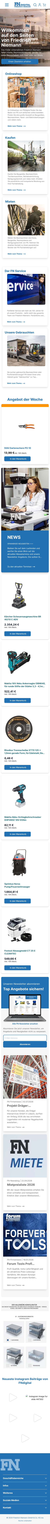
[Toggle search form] (35, 4)
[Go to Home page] (22, 4)
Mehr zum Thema (15, 126)
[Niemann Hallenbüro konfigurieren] (25, 1335)
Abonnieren (25, 1044)
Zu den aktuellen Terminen (19, 566)
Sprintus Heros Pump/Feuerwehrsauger (17, 885)
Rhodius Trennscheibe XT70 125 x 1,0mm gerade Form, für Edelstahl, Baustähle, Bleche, (24, 752)
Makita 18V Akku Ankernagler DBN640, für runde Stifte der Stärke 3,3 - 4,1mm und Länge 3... (24, 685)
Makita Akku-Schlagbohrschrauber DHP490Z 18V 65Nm (22, 818)
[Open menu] (7, 5)
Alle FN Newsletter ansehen (25, 1023)
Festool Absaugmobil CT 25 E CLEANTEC (19, 952)
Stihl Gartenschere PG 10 (17, 448)
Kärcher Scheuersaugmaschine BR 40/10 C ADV (22, 618)
